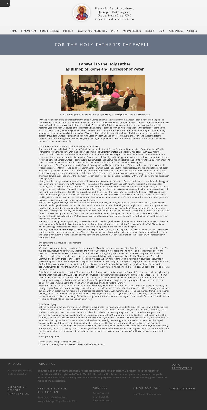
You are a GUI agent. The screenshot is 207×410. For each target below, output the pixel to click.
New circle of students (114, 8)
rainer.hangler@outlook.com (147, 394)
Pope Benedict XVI (114, 15)
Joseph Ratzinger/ (115, 12)
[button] (68, 31)
